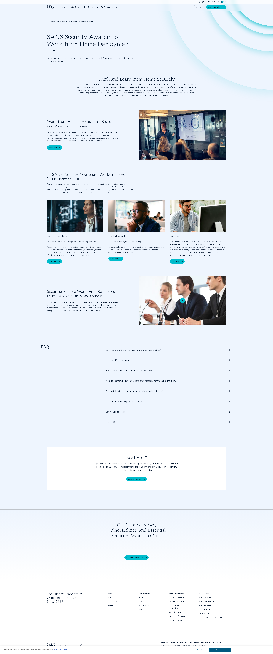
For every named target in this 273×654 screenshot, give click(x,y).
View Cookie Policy (60, 649)
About (110, 597)
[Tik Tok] (81, 645)
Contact (141, 597)
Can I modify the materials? (118, 360)
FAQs (140, 601)
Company (111, 593)
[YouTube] (71, 645)
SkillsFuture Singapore (177, 616)
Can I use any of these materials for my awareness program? (133, 350)
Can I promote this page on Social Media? (125, 401)
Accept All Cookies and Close (220, 650)
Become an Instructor (207, 601)
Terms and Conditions (176, 642)
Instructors (112, 601)
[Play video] (182, 300)
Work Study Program (176, 597)
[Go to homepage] (50, 7)
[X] (66, 645)
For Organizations (53, 22)
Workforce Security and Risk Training (74, 22)
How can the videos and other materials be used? (129, 370)
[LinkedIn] (61, 645)
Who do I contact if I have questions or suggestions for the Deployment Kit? (141, 381)
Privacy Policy (164, 642)
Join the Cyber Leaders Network (211, 617)
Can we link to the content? (118, 412)
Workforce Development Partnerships (177, 606)
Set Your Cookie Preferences (197, 650)
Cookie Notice (217, 642)
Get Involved (204, 593)
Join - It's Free (212, 2)
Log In (202, 2)
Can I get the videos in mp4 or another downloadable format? (134, 391)
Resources (92, 22)
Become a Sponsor (206, 605)
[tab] (60, 7)
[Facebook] (76, 645)
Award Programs (205, 614)
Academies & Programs (177, 601)
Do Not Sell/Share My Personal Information (197, 642)
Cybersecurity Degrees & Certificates (177, 621)
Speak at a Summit (206, 609)
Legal (140, 609)
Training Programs (176, 593)
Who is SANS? (112, 422)
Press (110, 609)
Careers (111, 605)
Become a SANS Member (208, 597)
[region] (136, 650)
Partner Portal (144, 605)
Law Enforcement (175, 612)
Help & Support (144, 593)
